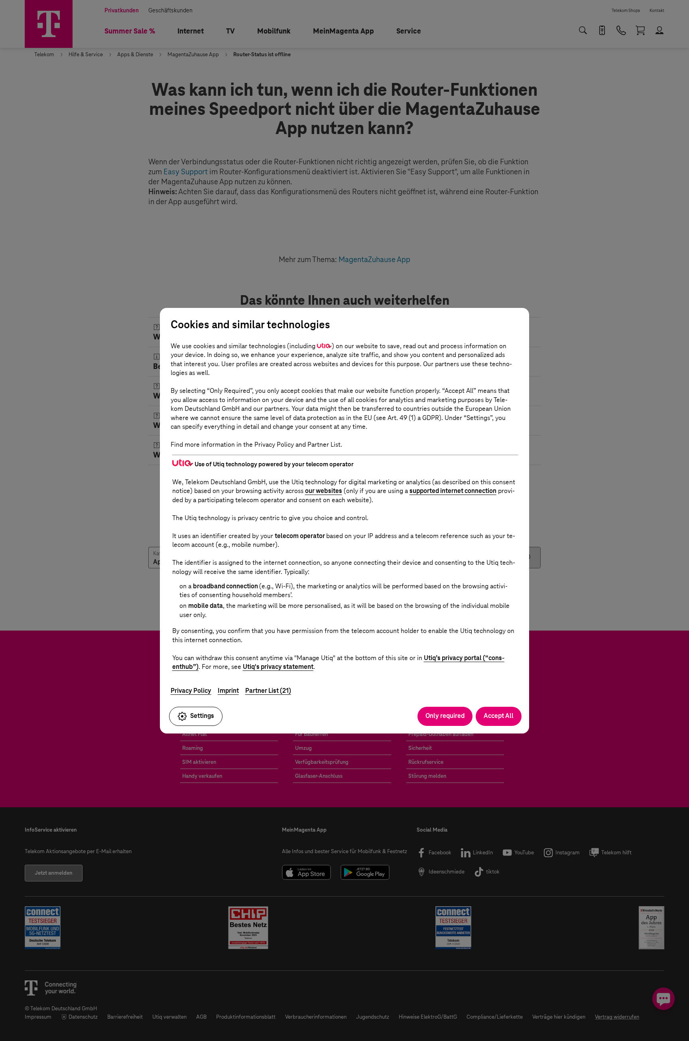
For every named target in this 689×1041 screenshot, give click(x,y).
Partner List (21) (268, 690)
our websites (323, 491)
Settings (202, 716)
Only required (445, 716)
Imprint (228, 690)
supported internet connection (452, 491)
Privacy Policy (191, 690)
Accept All (499, 716)
